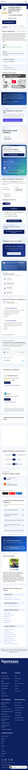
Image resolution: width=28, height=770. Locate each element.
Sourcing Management (11, 320)
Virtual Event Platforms (9, 638)
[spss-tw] (2, 760)
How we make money (19, 683)
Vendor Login (17, 691)
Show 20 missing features (8, 334)
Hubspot (3, 746)
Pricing (7, 613)
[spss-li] (5, 760)
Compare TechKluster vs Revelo (10, 401)
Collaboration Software (9, 632)
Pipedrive (3, 738)
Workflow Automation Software (10, 643)
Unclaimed (5, 12)
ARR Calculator (18, 702)
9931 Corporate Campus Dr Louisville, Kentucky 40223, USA (7, 765)
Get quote (7, 382)
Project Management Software (10, 636)
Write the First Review (14, 253)
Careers (16, 688)
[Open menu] (26, 2)
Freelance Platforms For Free (10, 597)
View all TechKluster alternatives (14, 410)
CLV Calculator (18, 710)
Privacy (6, 762)
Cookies (9, 762)
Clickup (2, 741)
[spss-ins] (9, 760)
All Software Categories (6, 729)
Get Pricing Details (14, 547)
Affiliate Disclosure (22, 31)
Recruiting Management (11, 308)
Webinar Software (8, 642)
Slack (2, 743)
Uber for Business (5, 736)
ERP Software (4, 714)
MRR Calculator (18, 705)
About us (17, 681)
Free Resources (4, 696)
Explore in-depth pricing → (14, 221)
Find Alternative (4, 686)
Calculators (3, 693)
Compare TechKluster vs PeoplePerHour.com (12, 385)
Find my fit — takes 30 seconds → (13, 120)
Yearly (6, 203)
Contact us (17, 686)
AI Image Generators (5, 723)
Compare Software (5, 683)
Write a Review (18, 678)
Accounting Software (8, 629)
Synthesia (3, 751)
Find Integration (4, 688)
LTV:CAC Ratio (18, 715)
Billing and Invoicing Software (10, 640)
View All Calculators (19, 720)
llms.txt (13, 762)
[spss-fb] (12, 760)
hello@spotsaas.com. (14, 652)
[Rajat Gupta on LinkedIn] (17, 570)
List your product (4, 676)
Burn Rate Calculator (19, 717)
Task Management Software (10, 634)
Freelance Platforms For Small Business (12, 599)
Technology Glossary (5, 678)
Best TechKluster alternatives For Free (12, 606)
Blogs (2, 681)
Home (16, 676)
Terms (2, 762)
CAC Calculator (18, 712)
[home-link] (1, 4)
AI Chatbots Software (5, 709)
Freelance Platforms (7, 4)
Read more (6, 316)
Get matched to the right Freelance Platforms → (14, 232)
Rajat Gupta (17, 101)
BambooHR (3, 753)
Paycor (2, 756)
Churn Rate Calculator (19, 707)
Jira (2, 748)
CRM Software (7, 631)
